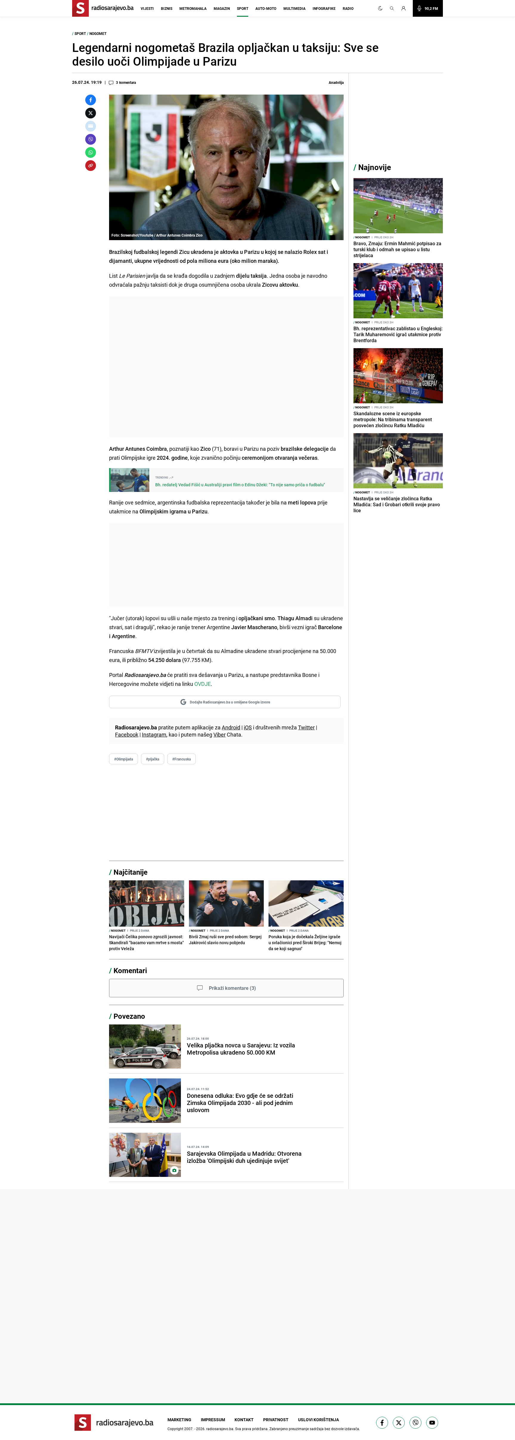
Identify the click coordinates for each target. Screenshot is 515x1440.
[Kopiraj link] (90, 165)
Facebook (126, 734)
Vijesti (147, 8)
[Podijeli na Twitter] (90, 113)
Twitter (306, 727)
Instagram (154, 734)
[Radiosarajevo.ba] (114, 1422)
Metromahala (193, 8)
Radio (348, 8)
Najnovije (374, 167)
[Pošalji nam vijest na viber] (415, 1423)
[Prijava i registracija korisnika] (405, 8)
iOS (248, 727)
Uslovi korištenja (318, 1419)
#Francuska (181, 759)
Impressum (213, 1419)
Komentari (130, 970)
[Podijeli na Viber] (90, 139)
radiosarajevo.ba (219, 1428)
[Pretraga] (392, 8)
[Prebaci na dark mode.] (380, 8)
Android (231, 727)
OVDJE (202, 683)
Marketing (179, 1419)
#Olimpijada (123, 759)
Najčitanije (131, 872)
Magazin (222, 8)
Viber (219, 734)
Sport (242, 8)
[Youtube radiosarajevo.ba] (432, 1423)
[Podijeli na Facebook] (90, 100)
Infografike (324, 8)
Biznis (166, 8)
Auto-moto (265, 8)
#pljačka (152, 759)
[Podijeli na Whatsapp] (90, 152)
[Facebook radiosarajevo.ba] (382, 1423)
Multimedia (294, 8)
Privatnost (275, 1419)
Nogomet (97, 33)
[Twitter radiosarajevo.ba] (399, 1423)
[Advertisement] (226, 366)
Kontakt (244, 1419)
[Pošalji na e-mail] (90, 126)
